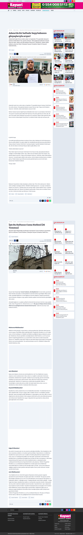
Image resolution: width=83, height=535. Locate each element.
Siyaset (27, 10)
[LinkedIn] (70, 1)
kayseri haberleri (14, 236)
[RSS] (74, 1)
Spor (23, 10)
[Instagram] (68, 1)
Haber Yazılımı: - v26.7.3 (65, 533)
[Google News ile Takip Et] (47, 85)
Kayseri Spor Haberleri (43, 517)
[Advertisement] (41, 20)
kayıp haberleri (21, 194)
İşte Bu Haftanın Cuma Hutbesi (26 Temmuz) (26, 221)
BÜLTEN (15, 271)
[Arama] (74, 10)
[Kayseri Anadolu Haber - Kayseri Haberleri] (64, 516)
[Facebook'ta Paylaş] (15, 54)
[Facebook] (65, 1)
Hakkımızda (57, 523)
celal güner (29, 194)
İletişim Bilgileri (67, 529)
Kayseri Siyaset (11, 520)
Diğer (52, 10)
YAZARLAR (12, 509)
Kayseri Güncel (11, 518)
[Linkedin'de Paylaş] (45, 201)
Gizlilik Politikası (68, 523)
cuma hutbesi (24, 497)
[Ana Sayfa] (11, 10)
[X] (66, 1)
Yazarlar (38, 10)
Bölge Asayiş (15, 30)
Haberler (10, 30)
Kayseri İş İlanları (42, 520)
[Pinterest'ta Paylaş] (48, 201)
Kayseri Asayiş (26, 517)
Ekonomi (33, 10)
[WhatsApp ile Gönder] (50, 201)
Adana (12, 50)
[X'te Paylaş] (17, 54)
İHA (16, 85)
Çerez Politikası (68, 525)
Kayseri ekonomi (26, 518)
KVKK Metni (67, 527)
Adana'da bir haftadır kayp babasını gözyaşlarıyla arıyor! (30, 30)
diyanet (32, 497)
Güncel (14, 10)
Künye (10, 1)
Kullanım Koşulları (58, 529)
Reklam (15, 1)
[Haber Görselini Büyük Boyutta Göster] (30, 70)
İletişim (20, 1)
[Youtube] (72, 1)
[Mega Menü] (8, 10)
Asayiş (19, 10)
